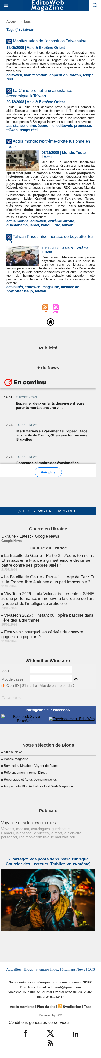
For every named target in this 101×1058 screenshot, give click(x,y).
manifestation (35, 75)
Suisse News (13, 752)
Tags (27, 21)
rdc (57, 225)
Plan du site (46, 1006)
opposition (58, 75)
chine (31, 126)
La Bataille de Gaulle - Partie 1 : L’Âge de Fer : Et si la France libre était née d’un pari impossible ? (47, 579)
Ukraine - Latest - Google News (30, 536)
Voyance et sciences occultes (28, 823)
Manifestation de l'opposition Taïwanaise (49, 41)
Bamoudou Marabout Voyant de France (31, 766)
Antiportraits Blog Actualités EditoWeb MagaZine (38, 786)
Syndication (72, 1006)
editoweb (14, 75)
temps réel (29, 130)
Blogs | (29, 969)
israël (34, 225)
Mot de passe (12, 679)
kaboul (46, 225)
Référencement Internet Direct (25, 772)
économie (46, 126)
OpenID (12, 686)
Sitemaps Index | (48, 969)
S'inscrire (29, 686)
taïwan (75, 75)
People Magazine (16, 759)
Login (5, 670)
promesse (82, 126)
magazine (50, 287)
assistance (15, 126)
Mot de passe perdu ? (57, 686)
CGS (91, 969)
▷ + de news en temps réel (48, 511)
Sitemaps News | (74, 969)
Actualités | (14, 969)
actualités (14, 287)
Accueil (12, 21)
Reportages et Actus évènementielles (30, 779)
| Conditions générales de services (38, 1022)
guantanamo (17, 225)
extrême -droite (61, 221)
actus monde (17, 221)
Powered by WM (50, 1015)
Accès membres (22, 1006)
